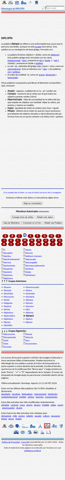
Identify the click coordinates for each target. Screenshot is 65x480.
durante (7, 347)
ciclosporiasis (40, 394)
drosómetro (31, 344)
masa (22, 405)
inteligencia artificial (32, 451)
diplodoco (8, 313)
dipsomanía (9, 334)
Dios (28, 309)
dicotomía (50, 75)
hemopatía (13, 78)
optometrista (14, 69)
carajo (60, 405)
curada (38, 47)
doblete (39, 63)
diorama (30, 306)
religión (29, 416)
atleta (53, 405)
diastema (8, 275)
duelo (47, 60)
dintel (6, 300)
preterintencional (9, 397)
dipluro (29, 319)
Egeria (4, 419)
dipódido (8, 325)
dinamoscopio (32, 287)
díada (28, 272)
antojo (29, 405)
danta (28, 250)
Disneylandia (10, 337)
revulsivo (16, 394)
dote (6, 344)
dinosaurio (9, 297)
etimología (6, 416)
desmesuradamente (35, 266)
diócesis (29, 300)
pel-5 (56, 60)
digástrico (8, 278)
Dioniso (29, 303)
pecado (38, 416)
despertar (8, 269)
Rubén (18, 419)
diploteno (8, 319)
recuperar (55, 416)
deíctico (7, 256)
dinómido (30, 294)
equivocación (8, 408)
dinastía (7, 290)
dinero (29, 290)
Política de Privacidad (11, 442)
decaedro (8, 253)
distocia (29, 337)
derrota (7, 262)
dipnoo (29, 322)
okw (45, 69)
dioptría (7, 306)
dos (41, 60)
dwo (24, 60)
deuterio (8, 272)
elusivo (37, 405)
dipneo (7, 322)
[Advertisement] (32, 25)
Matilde (45, 405)
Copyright (25, 442)
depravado (31, 259)
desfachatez (9, 266)
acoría (41, 75)
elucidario (5, 394)
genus (11, 419)
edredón (5, 405)
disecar (29, 334)
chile (15, 416)
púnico (21, 416)
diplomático (9, 316)
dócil (6, 341)
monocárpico (51, 397)
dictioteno (30, 275)
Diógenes (8, 303)
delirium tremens (34, 256)
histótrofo (52, 394)
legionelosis (27, 394)
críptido (22, 397)
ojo (9, 72)
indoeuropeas (14, 60)
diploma (55, 55)
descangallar (31, 262)
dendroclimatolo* (12, 259)
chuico (19, 408)
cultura (46, 416)
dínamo (7, 287)
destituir (30, 269)
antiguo (16, 72)
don (28, 341)
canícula (14, 405)
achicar (31, 397)
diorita (7, 309)
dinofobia (8, 294)
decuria (29, 253)
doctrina (40, 397)
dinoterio (30, 297)
